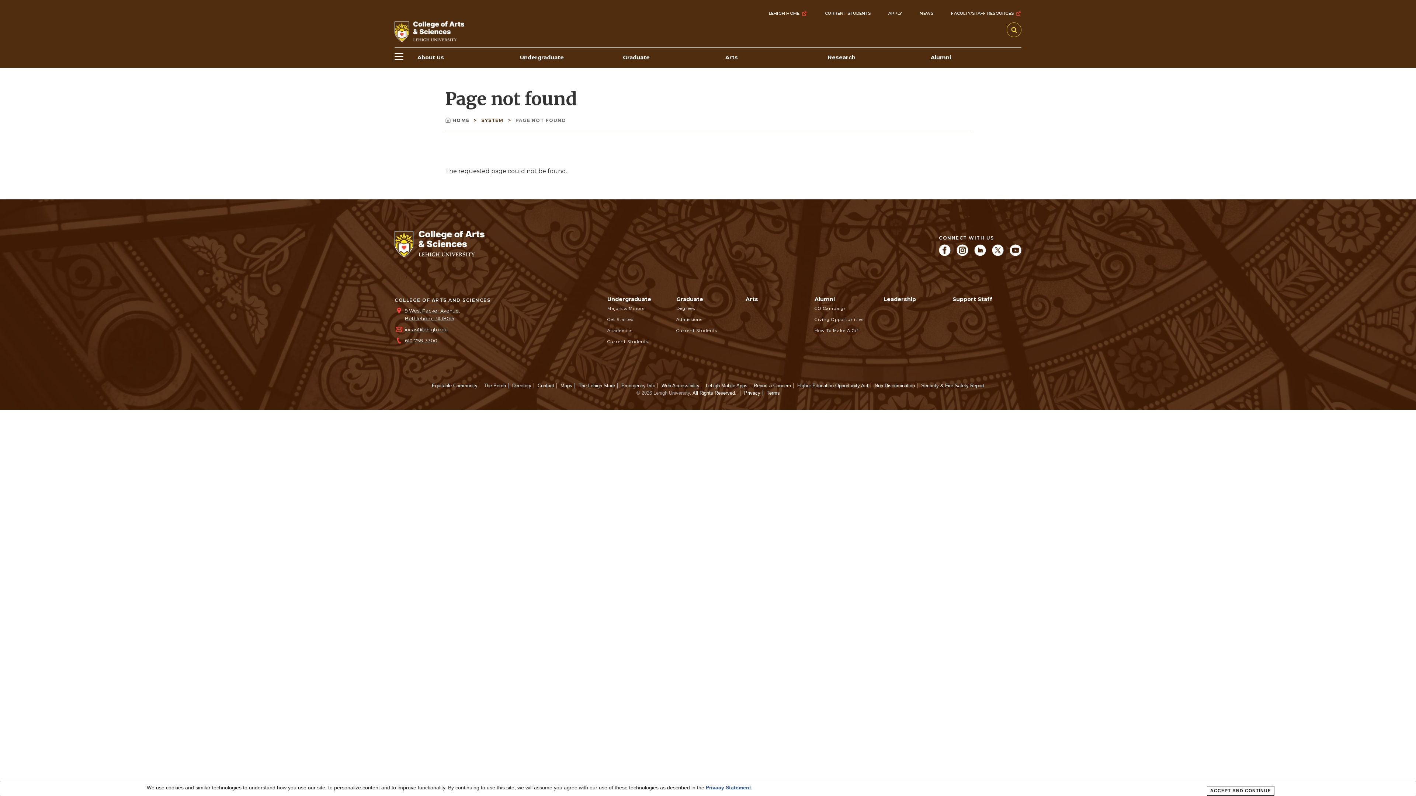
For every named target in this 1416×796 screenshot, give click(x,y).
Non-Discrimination (895, 385)
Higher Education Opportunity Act (832, 385)
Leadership (900, 299)
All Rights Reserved (714, 393)
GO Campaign (831, 308)
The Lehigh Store (597, 385)
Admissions (689, 319)
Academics (619, 330)
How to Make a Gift (837, 330)
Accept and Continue (1240, 790)
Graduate (689, 299)
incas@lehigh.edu (426, 329)
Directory (521, 385)
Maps (566, 385)
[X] (998, 254)
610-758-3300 (421, 340)
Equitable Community (455, 385)
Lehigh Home (784, 13)
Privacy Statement (728, 787)
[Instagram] (962, 254)
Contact (546, 385)
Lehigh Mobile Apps (726, 385)
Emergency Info (638, 385)
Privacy (752, 393)
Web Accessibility (681, 385)
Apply (895, 13)
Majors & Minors (626, 308)
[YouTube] (1015, 254)
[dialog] (708, 788)
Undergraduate (629, 299)
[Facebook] (945, 254)
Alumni (825, 299)
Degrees (685, 308)
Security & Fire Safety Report (952, 385)
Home (461, 120)
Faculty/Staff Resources (982, 13)
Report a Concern (772, 385)
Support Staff (972, 299)
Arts (752, 299)
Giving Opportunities (839, 319)
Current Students (848, 13)
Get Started (620, 319)
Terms (773, 393)
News (926, 13)
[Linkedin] (980, 254)
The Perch (495, 385)
